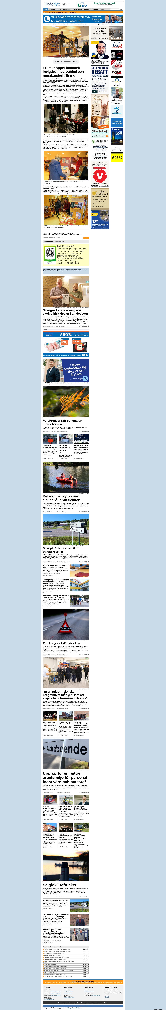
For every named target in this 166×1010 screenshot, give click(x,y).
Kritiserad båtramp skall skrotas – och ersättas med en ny (56, 597)
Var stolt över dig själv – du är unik (52, 955)
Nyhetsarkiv (52, 12)
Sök (121, 9)
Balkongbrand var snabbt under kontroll (54, 953)
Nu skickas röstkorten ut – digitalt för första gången (57, 949)
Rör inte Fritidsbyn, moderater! (55, 900)
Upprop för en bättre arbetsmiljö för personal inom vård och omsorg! (65, 777)
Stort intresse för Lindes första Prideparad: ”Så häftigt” (57, 951)
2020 (104, 982)
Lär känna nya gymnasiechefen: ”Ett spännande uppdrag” (56, 916)
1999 (46, 982)
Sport (59, 9)
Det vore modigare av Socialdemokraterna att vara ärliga (58, 976)
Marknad (86, 9)
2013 (84, 982)
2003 (57, 982)
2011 (79, 982)
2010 (76, 982)
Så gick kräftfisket (59, 885)
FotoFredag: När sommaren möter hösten (62, 422)
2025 (118, 982)
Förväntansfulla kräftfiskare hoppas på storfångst (56, 957)
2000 (48, 982)
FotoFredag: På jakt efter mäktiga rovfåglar (54, 959)
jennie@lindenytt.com (59, 241)
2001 (51, 982)
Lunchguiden (66, 9)
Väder (65, 12)
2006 (65, 982)
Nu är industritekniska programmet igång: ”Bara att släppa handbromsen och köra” (65, 695)
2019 (101, 982)
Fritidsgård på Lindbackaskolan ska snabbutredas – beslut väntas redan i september (56, 582)
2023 (112, 982)
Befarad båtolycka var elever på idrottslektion (61, 498)
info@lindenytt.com (68, 991)
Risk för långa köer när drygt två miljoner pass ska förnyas (56, 566)
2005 (62, 982)
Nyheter (45, 12)
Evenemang (95, 9)
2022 (109, 982)
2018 (98, 982)
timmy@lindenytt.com (49, 999)
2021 (106, 982)
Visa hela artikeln (84, 326)
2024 (115, 982)
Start (45, 9)
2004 (60, 982)
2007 (68, 982)
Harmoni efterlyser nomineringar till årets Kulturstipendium (58, 970)
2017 (95, 982)
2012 (82, 982)
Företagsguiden (77, 9)
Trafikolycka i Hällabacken (61, 643)
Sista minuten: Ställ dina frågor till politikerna (55, 968)
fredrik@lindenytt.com (55, 991)
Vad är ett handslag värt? (50, 972)
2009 (73, 982)
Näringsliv (52, 9)
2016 (93, 982)
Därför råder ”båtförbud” (50, 964)
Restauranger (59, 12)
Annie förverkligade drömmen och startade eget (56, 974)
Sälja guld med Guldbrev (74, 1008)
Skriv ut (86, 238)
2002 (54, 982)
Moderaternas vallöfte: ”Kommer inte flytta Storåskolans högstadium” (54, 931)
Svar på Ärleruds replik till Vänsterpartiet (61, 550)
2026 (120, 982)
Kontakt (103, 9)
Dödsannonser (72, 12)
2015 (90, 982)
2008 (71, 982)
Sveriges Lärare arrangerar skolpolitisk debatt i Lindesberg (65, 311)
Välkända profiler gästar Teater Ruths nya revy (55, 966)
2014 (87, 982)
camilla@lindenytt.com (55, 993)
